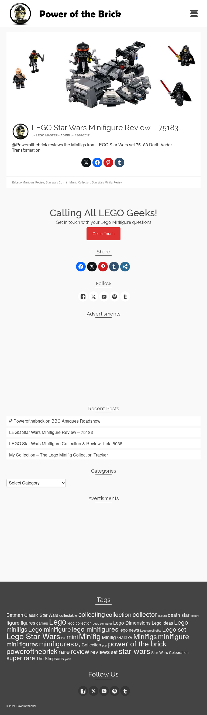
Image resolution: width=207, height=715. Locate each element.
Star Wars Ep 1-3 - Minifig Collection (68, 182)
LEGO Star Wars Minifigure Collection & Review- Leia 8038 (65, 443)
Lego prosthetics (150, 630)
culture (162, 616)
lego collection (79, 623)
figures (28, 622)
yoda (68, 659)
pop (104, 645)
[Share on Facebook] (97, 162)
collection (119, 614)
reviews (100, 651)
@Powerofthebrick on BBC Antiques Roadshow (55, 421)
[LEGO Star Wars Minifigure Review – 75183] (103, 74)
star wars (134, 650)
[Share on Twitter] (86, 162)
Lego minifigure (49, 629)
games (42, 623)
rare (64, 651)
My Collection (88, 645)
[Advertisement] (103, 359)
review (80, 651)
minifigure (173, 636)
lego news (129, 630)
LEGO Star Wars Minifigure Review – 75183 (51, 432)
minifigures (56, 643)
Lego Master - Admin (53, 135)
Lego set (174, 629)
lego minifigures (95, 628)
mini (72, 636)
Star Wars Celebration (170, 652)
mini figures (22, 643)
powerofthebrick (31, 651)
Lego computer (102, 623)
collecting (91, 614)
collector (145, 614)
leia (63, 638)
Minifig (90, 636)
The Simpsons (50, 658)
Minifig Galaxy (117, 637)
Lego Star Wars (33, 635)
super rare (20, 657)
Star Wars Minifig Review (107, 182)
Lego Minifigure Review (29, 182)
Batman (14, 614)
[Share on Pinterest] (108, 162)
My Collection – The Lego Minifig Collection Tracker (58, 455)
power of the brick (137, 643)
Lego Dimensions (132, 622)
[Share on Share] (125, 266)
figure (13, 622)
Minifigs (145, 636)
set (114, 652)
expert (195, 616)
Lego (57, 621)
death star (178, 614)
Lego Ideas (162, 623)
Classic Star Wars (41, 615)
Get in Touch (103, 234)
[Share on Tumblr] (119, 162)
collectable (68, 615)
